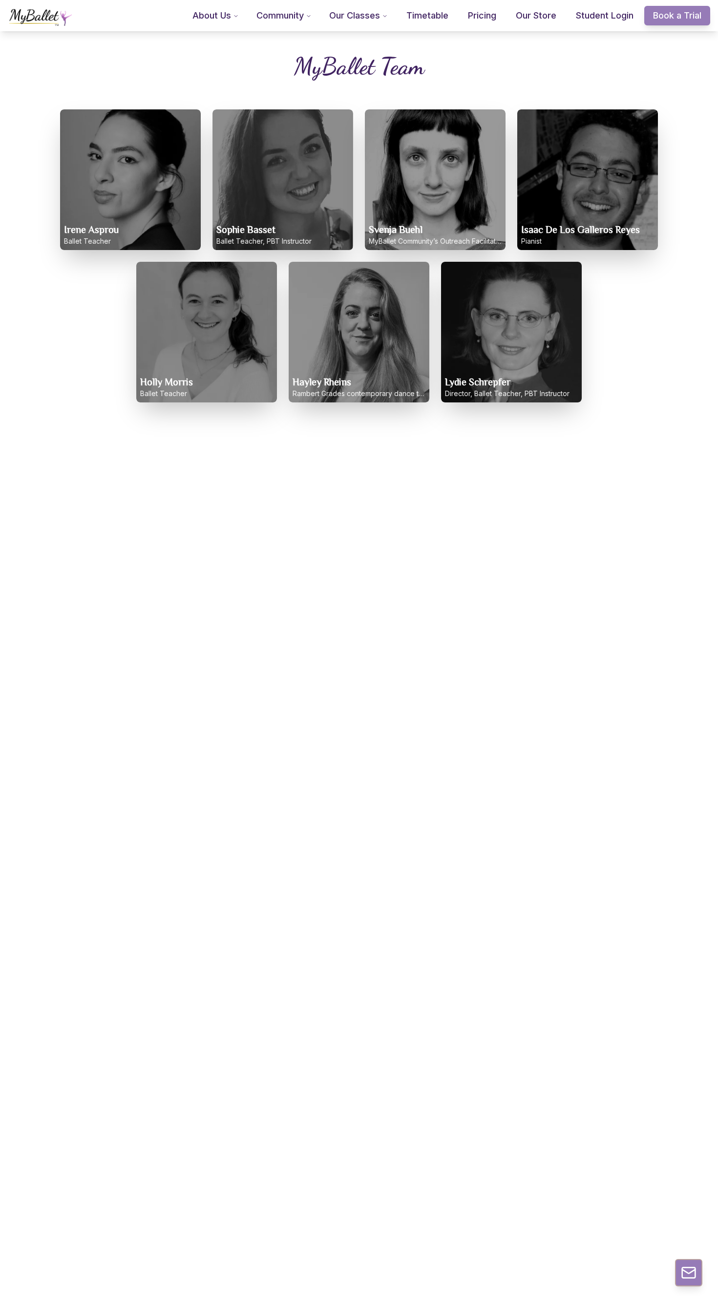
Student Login (605, 15)
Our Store (536, 15)
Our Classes (354, 15)
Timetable (427, 15)
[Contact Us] (688, 1272)
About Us (211, 15)
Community (280, 15)
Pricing (482, 15)
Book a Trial (677, 15)
